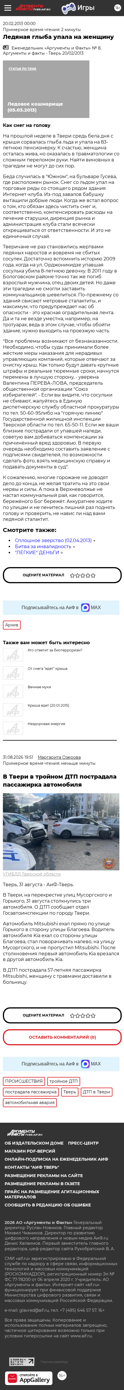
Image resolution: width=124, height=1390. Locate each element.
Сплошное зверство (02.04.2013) (53, 540)
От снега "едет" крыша (47, 668)
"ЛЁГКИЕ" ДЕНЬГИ (37, 552)
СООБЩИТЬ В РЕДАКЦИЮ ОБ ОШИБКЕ (48, 1205)
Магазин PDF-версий (30, 1151)
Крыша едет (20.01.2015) (48, 705)
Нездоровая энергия (46, 724)
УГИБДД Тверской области (32, 874)
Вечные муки (39, 687)
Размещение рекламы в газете (42, 1183)
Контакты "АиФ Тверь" (32, 1167)
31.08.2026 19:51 (18, 757)
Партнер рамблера (54, 1362)
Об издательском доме (34, 1143)
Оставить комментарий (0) (62, 1037)
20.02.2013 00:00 (19, 23)
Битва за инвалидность (43, 546)
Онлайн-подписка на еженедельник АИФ (56, 1159)
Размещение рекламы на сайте (44, 1175)
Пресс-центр (83, 1143)
